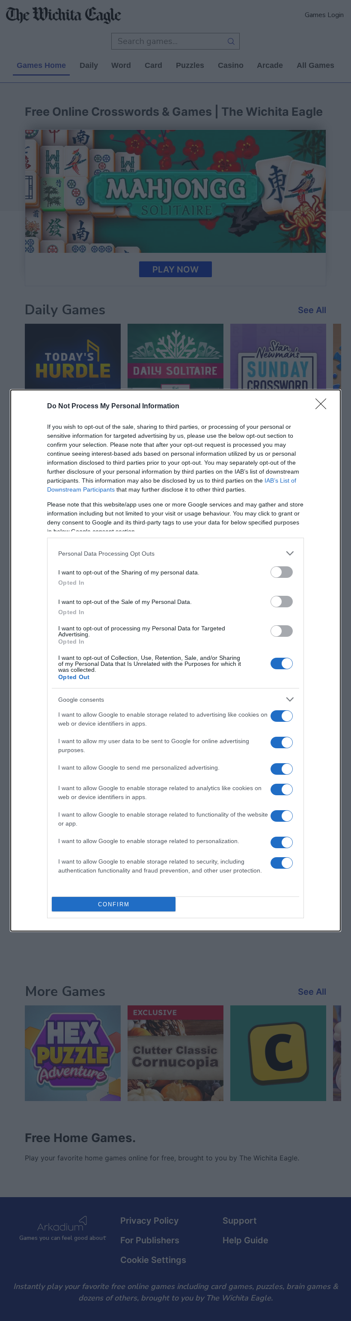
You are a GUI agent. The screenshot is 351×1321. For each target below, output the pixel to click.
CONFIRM (114, 904)
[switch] (282, 572)
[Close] (323, 406)
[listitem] (175, 553)
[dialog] (175, 660)
